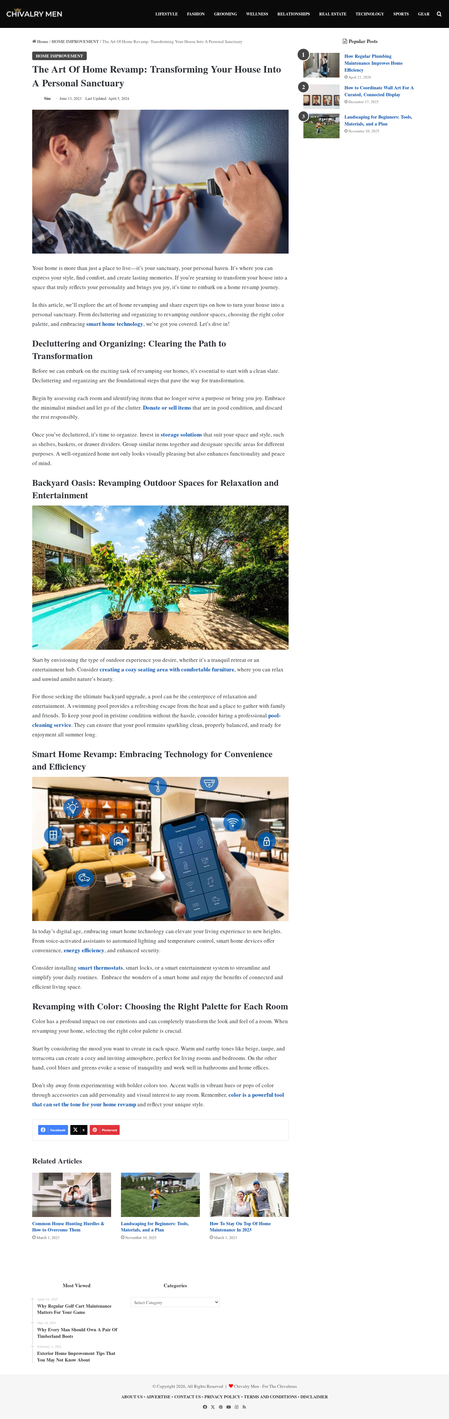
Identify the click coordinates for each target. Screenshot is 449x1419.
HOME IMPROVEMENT (75, 41)
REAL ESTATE (332, 14)
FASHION (196, 14)
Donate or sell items (167, 407)
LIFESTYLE (166, 14)
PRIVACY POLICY (222, 1396)
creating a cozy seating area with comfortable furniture (167, 669)
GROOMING (225, 14)
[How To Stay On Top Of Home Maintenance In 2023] (249, 1195)
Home (42, 41)
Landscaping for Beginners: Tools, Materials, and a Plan (155, 1226)
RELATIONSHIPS (293, 14)
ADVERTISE (158, 1396)
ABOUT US (132, 1396)
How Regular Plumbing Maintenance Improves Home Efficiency (373, 63)
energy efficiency (84, 950)
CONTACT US (187, 1396)
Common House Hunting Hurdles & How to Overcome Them (68, 1226)
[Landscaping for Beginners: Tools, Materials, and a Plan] (160, 1195)
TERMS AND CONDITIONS (270, 1396)
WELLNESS (257, 14)
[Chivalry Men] (34, 14)
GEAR (424, 14)
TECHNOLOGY (370, 14)
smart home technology (114, 324)
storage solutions (181, 434)
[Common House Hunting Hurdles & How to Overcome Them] (71, 1195)
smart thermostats (100, 967)
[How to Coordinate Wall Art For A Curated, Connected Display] (321, 96)
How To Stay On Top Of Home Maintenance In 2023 (240, 1226)
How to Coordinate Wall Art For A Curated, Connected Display (379, 91)
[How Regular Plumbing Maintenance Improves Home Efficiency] (321, 65)
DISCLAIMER (314, 1396)
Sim (47, 98)
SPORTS (401, 14)
